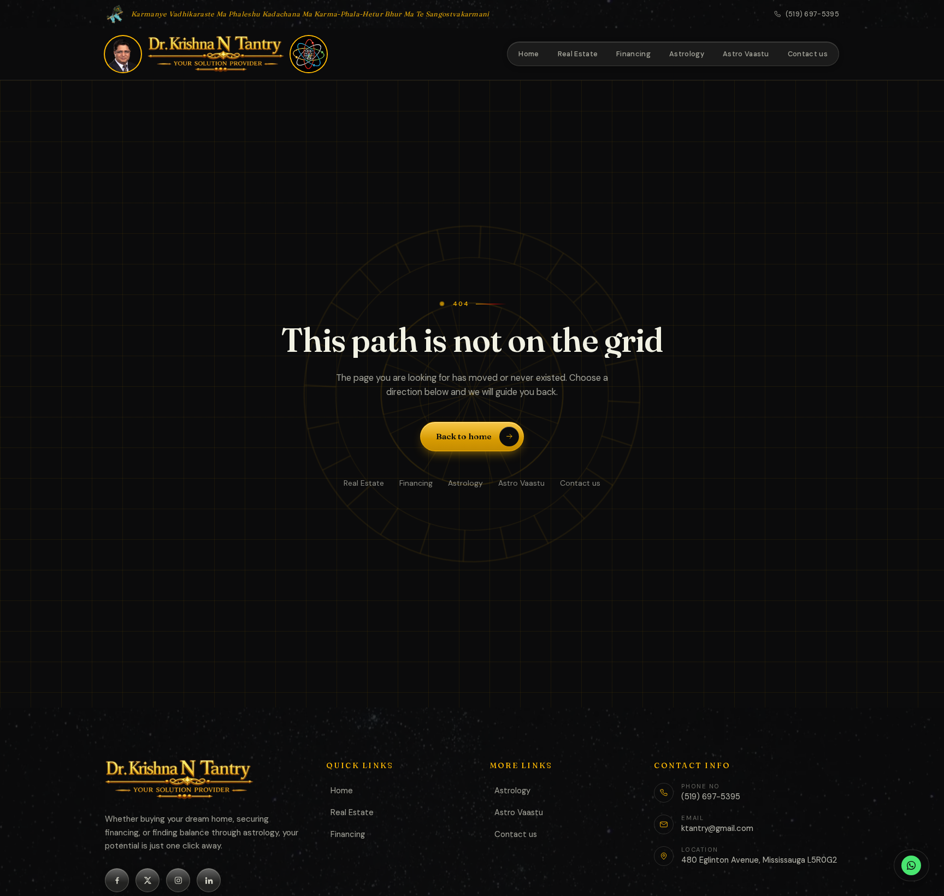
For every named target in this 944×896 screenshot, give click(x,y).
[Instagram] (178, 880)
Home (342, 790)
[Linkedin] (209, 880)
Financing (416, 483)
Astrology (465, 483)
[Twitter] (147, 880)
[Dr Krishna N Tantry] (216, 54)
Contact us (580, 483)
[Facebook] (117, 880)
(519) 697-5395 (812, 14)
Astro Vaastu (521, 483)
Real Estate (364, 483)
